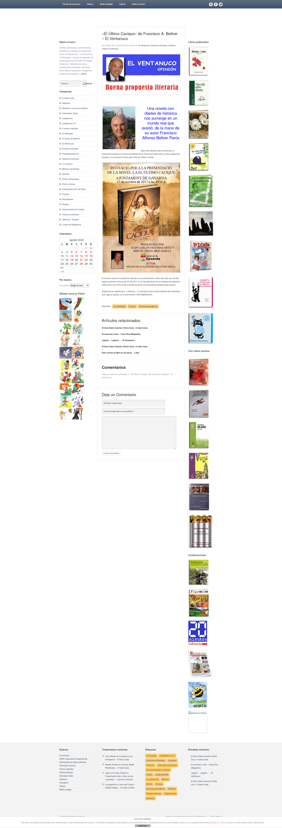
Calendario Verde (70, 113)
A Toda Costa (68, 98)
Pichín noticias (68, 184)
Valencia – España (70, 219)
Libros (122, 4)
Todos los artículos (70, 214)
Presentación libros (148, 306)
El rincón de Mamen (71, 138)
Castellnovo (67, 118)
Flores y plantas (66, 768)
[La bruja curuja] (78, 419)
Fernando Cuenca (67, 765)
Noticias (65, 173)
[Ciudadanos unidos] (65, 382)
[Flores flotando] (78, 370)
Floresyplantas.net (70, 153)
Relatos (65, 204)
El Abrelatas (67, 133)
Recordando (67, 199)
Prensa (132, 306)
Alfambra (66, 103)
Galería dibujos (66, 772)
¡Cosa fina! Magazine (71, 224)
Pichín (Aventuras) (71, 4)
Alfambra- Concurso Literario (75, 108)
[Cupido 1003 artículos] (65, 419)
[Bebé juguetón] (65, 345)
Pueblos (172, 788)
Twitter (221, 4)
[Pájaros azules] (65, 333)
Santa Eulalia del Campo (73, 209)
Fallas (149, 774)
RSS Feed (211, 4)
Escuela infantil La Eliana (158, 769)
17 (62, 260)
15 (86, 256)
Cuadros (172, 760)
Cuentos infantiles (70, 128)
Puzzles (65, 194)
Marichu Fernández (70, 168)
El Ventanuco (68, 143)
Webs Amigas (106, 4)
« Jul (62, 271)
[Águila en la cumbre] (65, 309)
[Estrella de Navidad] (78, 309)
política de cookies (218, 822)
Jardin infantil (162, 774)
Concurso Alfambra (156, 760)
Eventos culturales (70, 148)
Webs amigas (65, 789)
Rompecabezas (154, 793)
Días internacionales (167, 765)
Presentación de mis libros (74, 189)
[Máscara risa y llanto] (65, 370)
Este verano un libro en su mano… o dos (120, 352)
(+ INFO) (83, 73)
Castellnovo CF (69, 123)
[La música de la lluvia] (78, 407)
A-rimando (151, 755)
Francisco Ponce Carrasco (140, 22)
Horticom (63, 779)
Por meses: (64, 285)
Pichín (149, 783)
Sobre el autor (138, 4)
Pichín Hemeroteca (70, 179)
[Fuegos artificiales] (78, 321)
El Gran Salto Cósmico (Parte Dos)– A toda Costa (125, 327)
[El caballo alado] (65, 358)
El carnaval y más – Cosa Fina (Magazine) (121, 334)
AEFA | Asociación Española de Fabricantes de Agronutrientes (73, 760)
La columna (67, 163)
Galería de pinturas (70, 158)
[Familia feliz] (78, 382)
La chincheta (119, 306)
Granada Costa (66, 775)
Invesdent (63, 782)
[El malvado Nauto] (78, 358)
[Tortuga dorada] (65, 321)
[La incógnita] (65, 394)
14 (81, 256)
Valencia (150, 798)
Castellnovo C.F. (167, 755)
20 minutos (64, 755)
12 (71, 256)
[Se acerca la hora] (65, 407)
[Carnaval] (78, 394)
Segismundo (170, 793)
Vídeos (90, 4)
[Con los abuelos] (78, 333)
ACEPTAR (143, 826)
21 (81, 260)
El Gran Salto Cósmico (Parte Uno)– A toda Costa (125, 346)
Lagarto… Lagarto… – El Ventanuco (118, 340)
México (165, 779)
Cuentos (150, 765)
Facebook (216, 4)
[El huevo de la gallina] (78, 345)
